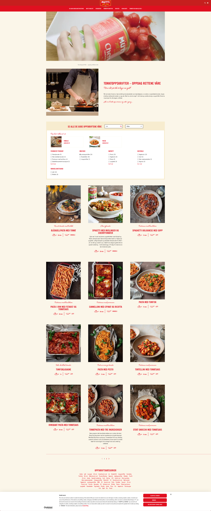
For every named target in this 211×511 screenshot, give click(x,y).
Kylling (108, 478)
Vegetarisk (83, 482)
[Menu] (51, 3)
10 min (84, 478)
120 (112, 478)
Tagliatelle (96, 486)
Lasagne (90, 474)
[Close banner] (170, 494)
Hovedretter (90, 486)
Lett (85, 474)
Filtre (128, 126)
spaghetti (82, 486)
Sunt (104, 478)
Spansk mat (107, 482)
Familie (90, 484)
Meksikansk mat (93, 476)
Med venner (126, 480)
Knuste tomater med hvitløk (63, 225)
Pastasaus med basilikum (148, 225)
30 (101, 482)
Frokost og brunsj (125, 484)
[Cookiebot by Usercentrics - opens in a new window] (48, 508)
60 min (86, 476)
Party (113, 482)
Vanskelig (129, 474)
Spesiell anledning (96, 478)
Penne (118, 484)
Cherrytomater (105, 225)
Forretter (118, 482)
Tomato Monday (103, 476)
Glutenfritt (114, 474)
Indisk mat (117, 478)
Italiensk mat (106, 484)
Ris (107, 488)
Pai (115, 486)
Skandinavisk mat (117, 480)
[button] (76, 9)
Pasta (110, 488)
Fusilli (130, 476)
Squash (123, 482)
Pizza (111, 486)
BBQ (98, 482)
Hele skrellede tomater (63, 365)
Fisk (100, 488)
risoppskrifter (121, 474)
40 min (95, 474)
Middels (126, 476)
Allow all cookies (155, 495)
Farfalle (81, 476)
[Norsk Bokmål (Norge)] (207, 3)
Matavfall (106, 480)
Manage (154, 500)
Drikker (113, 484)
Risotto (103, 486)
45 (100, 484)
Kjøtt (103, 488)
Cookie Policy (85, 505)
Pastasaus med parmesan (105, 302)
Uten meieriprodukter (87, 480)
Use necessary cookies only (155, 504)
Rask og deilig (125, 478)
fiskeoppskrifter (98, 480)
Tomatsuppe (128, 486)
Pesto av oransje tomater (105, 365)
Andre (81, 474)
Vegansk (111, 476)
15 (110, 480)
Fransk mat (84, 484)
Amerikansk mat (102, 474)
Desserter (96, 484)
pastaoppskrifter (91, 482)
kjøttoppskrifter (118, 476)
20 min (129, 482)
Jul (109, 474)
